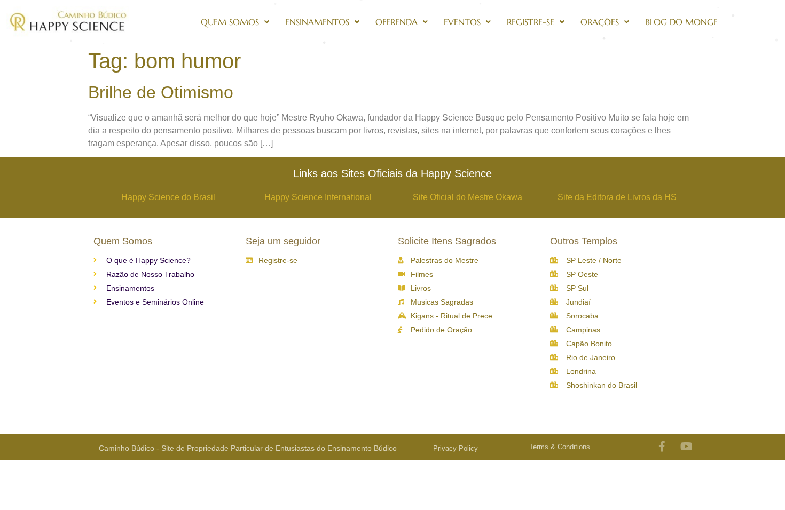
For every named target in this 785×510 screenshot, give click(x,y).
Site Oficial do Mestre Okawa (467, 197)
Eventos (462, 22)
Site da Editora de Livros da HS (617, 197)
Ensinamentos (317, 22)
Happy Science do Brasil (168, 197)
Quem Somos (230, 22)
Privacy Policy (455, 448)
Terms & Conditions (559, 447)
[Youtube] (686, 446)
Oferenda (396, 22)
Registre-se (530, 22)
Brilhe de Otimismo (160, 92)
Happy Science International (318, 197)
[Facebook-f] (662, 446)
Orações (599, 22)
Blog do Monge (681, 22)
